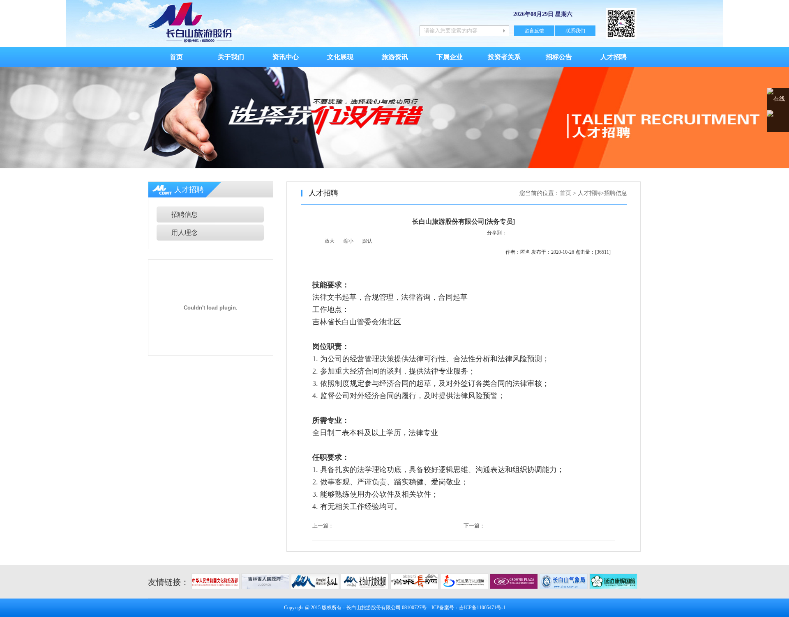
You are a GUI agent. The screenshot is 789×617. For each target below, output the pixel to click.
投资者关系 (504, 56)
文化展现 (340, 56)
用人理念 (184, 232)
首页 (176, 56)
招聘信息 (184, 214)
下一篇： (474, 526)
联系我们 (575, 31)
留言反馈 (534, 31)
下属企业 (449, 56)
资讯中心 (285, 56)
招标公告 (559, 56)
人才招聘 (613, 56)
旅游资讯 (395, 56)
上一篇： (323, 526)
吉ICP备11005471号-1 (482, 607)
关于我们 (231, 56)
